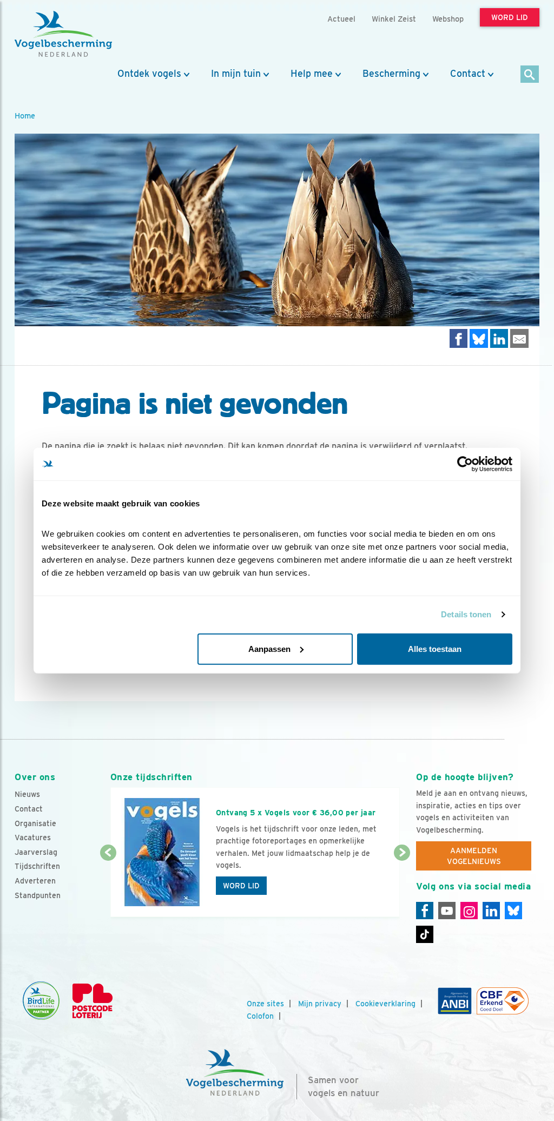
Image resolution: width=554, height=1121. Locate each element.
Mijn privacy (319, 1003)
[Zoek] (529, 74)
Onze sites (265, 1003)
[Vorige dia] (108, 885)
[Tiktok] (424, 934)
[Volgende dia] (402, 885)
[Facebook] (424, 910)
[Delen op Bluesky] (479, 338)
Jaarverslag (36, 852)
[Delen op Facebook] (459, 338)
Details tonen (466, 614)
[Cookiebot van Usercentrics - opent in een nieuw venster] (465, 464)
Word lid (241, 885)
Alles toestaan (434, 648)
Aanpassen (269, 648)
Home (25, 115)
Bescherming (391, 73)
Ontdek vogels (149, 73)
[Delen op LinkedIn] (499, 338)
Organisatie (35, 823)
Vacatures (33, 837)
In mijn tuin (236, 73)
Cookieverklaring (385, 1003)
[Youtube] (447, 910)
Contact (467, 73)
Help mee (312, 73)
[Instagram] (469, 910)
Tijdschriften (37, 866)
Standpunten (38, 895)
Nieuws (27, 794)
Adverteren (35, 880)
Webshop (448, 18)
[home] (63, 34)
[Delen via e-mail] (519, 338)
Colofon (260, 1016)
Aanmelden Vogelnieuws (474, 856)
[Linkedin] (491, 910)
